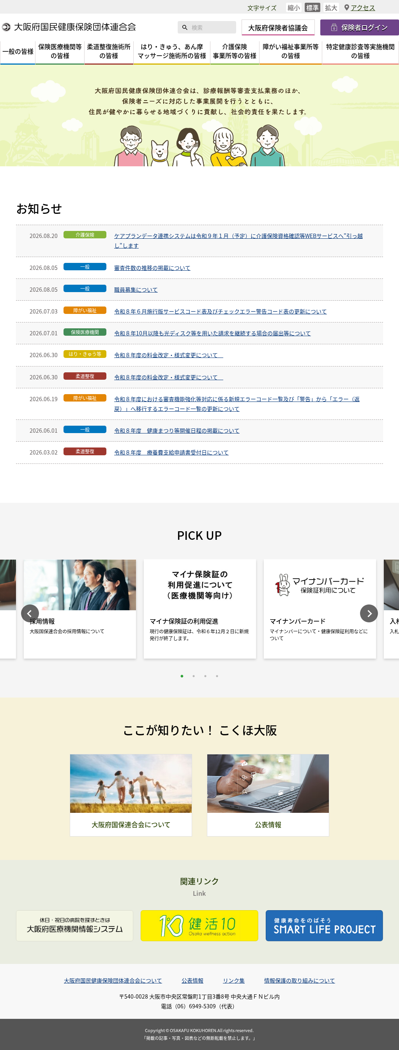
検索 (185, 27)
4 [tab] (217, 676)
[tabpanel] (200, 610)
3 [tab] (205, 676)
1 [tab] (182, 676)
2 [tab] (194, 676)
